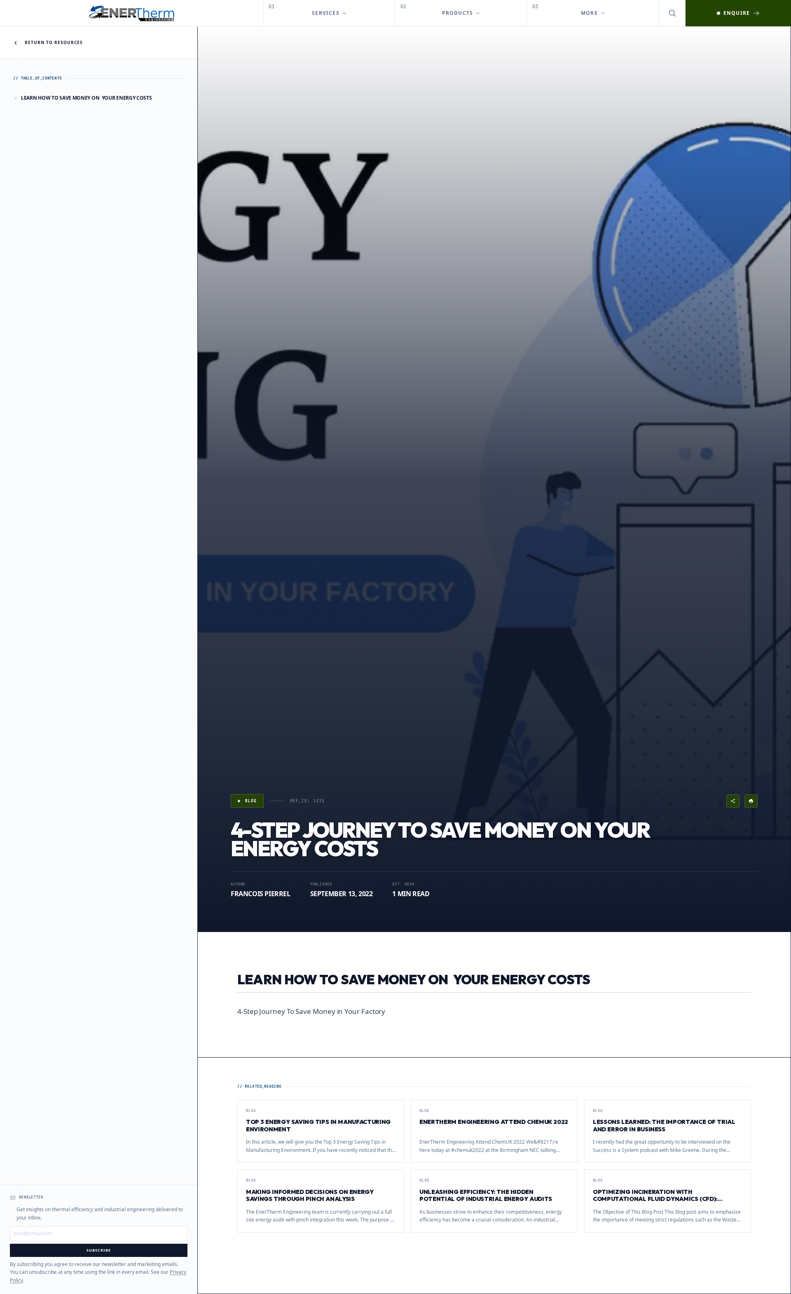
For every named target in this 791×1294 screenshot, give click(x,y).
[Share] (733, 801)
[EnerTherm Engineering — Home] (132, 13)
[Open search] (672, 13)
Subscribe (98, 1250)
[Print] (751, 801)
